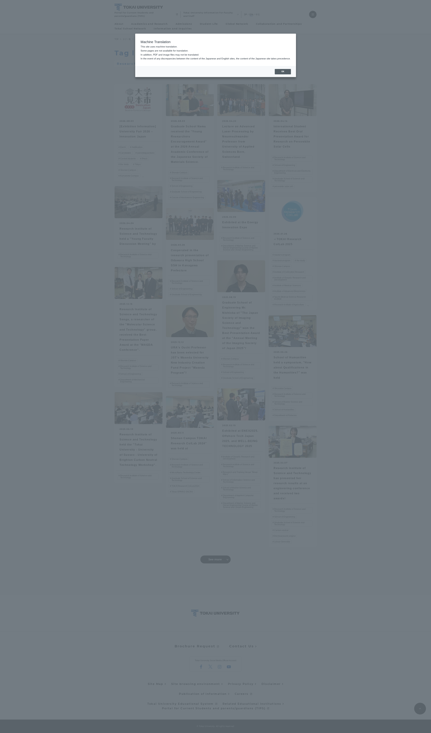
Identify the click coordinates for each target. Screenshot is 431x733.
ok (282, 71)
